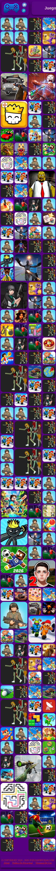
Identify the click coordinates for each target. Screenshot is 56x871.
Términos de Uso (43, 863)
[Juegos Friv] (24, 6)
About (6, 863)
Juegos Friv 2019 (11, 16)
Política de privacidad (22, 863)
